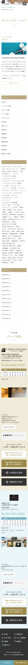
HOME (6, 634)
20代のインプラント (6, 166)
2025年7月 (4, 314)
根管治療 (4, 138)
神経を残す (12, 250)
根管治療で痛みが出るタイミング (16, 219)
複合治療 (4, 257)
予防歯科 (4, 122)
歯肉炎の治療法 (6, 241)
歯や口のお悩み (12, 229)
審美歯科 (4, 134)
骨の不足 (14, 260)
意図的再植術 (12, 214)
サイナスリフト (5, 190)
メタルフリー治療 (6, 205)
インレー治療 (5, 185)
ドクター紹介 (7, 638)
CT (25, 166)
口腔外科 (4, 130)
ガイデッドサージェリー (15, 75)
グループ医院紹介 (21, 638)
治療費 (6, 641)
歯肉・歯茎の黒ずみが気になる (9, 238)
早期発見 (22, 217)
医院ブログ (7, 645)
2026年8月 (4, 275)
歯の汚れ (4, 229)
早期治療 (16, 217)
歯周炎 (13, 231)
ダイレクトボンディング (7, 197)
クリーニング (21, 188)
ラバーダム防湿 (15, 205)
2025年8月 (4, 310)
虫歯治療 (4, 149)
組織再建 (4, 253)
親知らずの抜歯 (5, 153)
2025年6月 (4, 318)
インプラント (5, 75)
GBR (3, 169)
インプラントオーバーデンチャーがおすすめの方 (13, 181)
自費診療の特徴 (18, 253)
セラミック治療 (5, 110)
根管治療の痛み (6, 221)
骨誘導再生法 (5, 262)
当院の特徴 (5, 214)
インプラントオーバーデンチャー (9, 178)
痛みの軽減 (5, 250)
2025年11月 (5, 298)
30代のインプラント (17, 166)
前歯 (15, 209)
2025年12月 (5, 294)
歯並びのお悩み (6, 231)
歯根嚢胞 (22, 233)
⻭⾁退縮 (23, 169)
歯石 (9, 236)
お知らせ (3, 102)
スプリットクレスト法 (7, 193)
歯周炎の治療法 (20, 231)
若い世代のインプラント (7, 255)
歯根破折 (4, 236)
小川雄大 (17, 212)
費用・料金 (20, 257)
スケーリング (22, 190)
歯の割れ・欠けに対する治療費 (9, 224)
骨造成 (12, 262)
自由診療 (10, 253)
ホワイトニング (5, 118)
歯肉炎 (20, 238)
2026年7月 (4, 279)
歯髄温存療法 (15, 241)
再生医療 (9, 209)
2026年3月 (4, 286)
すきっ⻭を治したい (6, 173)
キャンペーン (5, 188)
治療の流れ (22, 241)
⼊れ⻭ (21, 171)
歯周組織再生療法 (13, 233)
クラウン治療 (13, 188)
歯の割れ (14, 221)
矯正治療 (4, 146)
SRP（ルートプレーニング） (13, 169)
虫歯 (16, 255)
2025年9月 (4, 306)
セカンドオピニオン (18, 193)
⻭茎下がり (15, 171)
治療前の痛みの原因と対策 (8, 243)
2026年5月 (4, 283)
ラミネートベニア (6, 207)
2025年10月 (5, 302)
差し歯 (23, 75)
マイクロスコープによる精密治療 (9, 202)
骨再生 (20, 260)
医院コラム (5, 39)
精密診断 (19, 250)
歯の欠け (18, 226)
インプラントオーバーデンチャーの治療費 (11, 183)
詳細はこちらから (14, 83)
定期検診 (4, 212)
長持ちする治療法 (6, 260)
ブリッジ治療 (5, 114)
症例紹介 (19, 641)
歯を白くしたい (21, 229)
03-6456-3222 (15, 365)
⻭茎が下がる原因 (6, 171)
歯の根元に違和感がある (8, 226)
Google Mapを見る (8, 427)
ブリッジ (16, 197)
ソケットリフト (14, 195)
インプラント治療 (6, 37)
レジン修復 (14, 207)
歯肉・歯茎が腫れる (17, 236)
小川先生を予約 (15, 472)
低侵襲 (4, 209)
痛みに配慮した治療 (15, 248)
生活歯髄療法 (5, 248)
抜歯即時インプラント (7, 78)
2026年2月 (4, 290)
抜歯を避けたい (21, 214)
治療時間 (19, 245)
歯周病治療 (4, 142)
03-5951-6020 (15, 514)
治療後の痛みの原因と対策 (8, 245)
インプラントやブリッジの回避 (9, 176)
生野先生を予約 (15, 482)
